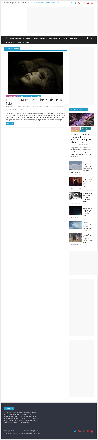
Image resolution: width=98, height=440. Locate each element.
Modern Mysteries (54, 38)
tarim (50, 106)
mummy (46, 106)
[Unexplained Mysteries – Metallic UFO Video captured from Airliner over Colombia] (75, 162)
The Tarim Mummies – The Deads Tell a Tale (34, 101)
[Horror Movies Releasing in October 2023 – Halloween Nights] (75, 193)
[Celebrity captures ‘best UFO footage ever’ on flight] (75, 222)
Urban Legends (15, 38)
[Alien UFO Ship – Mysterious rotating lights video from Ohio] (75, 207)
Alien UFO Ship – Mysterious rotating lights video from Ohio (87, 211)
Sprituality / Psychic (24, 96)
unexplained (18, 109)
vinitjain (20, 106)
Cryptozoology (24, 42)
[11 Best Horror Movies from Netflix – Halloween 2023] (75, 178)
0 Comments (28, 106)
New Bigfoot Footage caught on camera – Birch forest (87, 238)
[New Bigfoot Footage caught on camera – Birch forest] (75, 234)
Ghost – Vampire (39, 38)
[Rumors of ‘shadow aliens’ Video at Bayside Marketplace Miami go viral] (81, 114)
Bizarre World (10, 42)
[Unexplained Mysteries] (6, 38)
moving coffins (39, 106)
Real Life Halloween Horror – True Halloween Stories (43, 3)
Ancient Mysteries (70, 38)
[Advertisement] (60, 20)
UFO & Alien (27, 38)
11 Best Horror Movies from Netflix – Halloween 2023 (87, 183)
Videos (83, 131)
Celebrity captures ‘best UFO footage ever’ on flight (87, 225)
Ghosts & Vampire (12, 96)
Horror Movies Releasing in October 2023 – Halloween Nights (87, 197)
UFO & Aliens (75, 131)
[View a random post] (91, 38)
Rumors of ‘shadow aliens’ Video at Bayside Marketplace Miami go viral (81, 138)
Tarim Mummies (57, 106)
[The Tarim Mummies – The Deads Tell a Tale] (35, 53)
